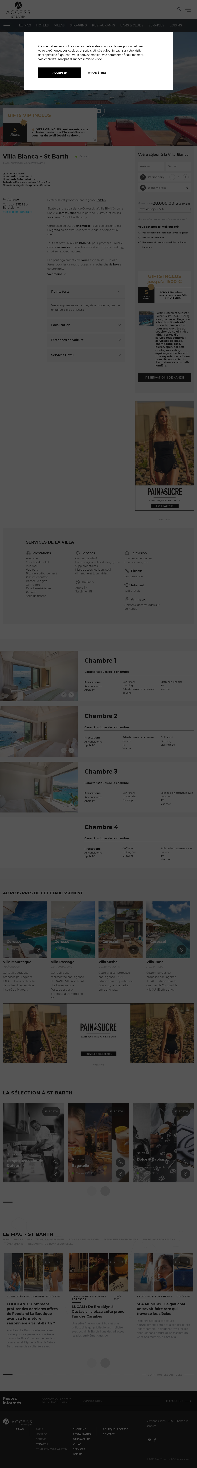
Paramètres (97, 72)
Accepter (60, 72)
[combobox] (104, 504)
